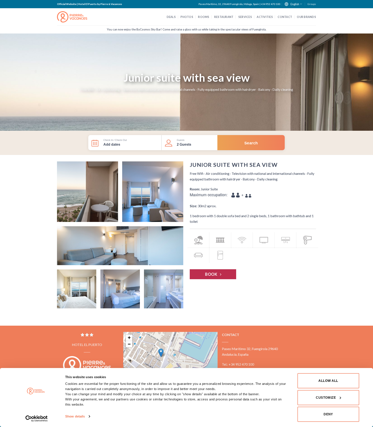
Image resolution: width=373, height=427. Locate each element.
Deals (171, 17)
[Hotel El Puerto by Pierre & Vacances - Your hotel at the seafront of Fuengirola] (72, 17)
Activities (265, 17)
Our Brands (306, 17)
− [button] (129, 344)
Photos (186, 17)
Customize (326, 397)
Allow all (328, 380)
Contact (285, 17)
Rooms (203, 17)
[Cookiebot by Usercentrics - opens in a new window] (36, 418)
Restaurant (224, 17)
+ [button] (129, 337)
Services (245, 17)
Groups (311, 4)
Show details (75, 416)
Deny (328, 414)
